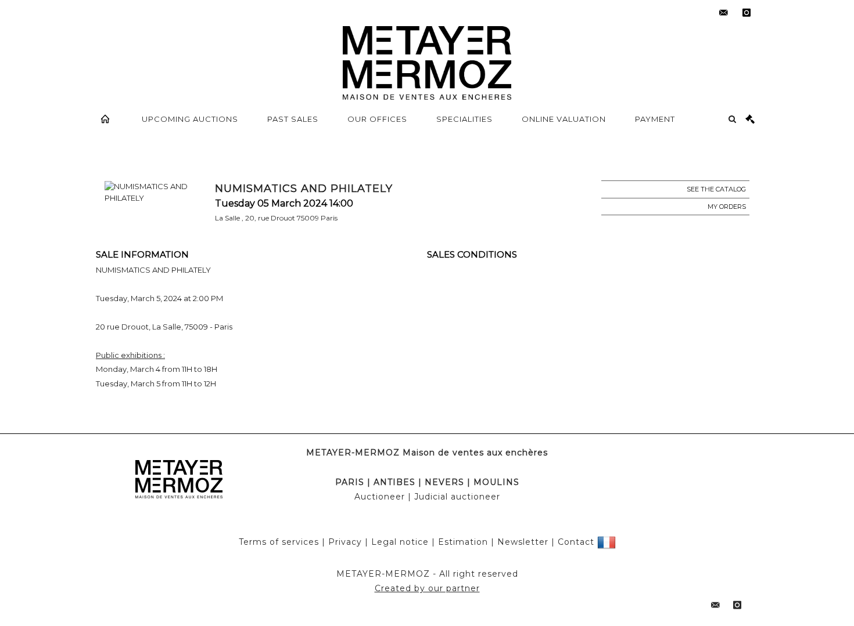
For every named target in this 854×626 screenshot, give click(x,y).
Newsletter (522, 542)
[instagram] (746, 13)
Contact (576, 542)
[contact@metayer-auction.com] (723, 13)
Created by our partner (427, 588)
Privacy (345, 542)
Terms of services (279, 542)
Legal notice (400, 542)
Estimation (463, 542)
